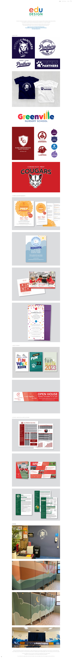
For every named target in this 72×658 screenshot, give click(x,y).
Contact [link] (68, 1)
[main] (36, 26)
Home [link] (60, 1)
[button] (71, 1)
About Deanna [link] (64, 1)
